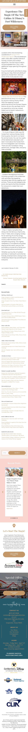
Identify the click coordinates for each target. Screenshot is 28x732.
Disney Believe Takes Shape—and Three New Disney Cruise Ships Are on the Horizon (14, 482)
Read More (10, 509)
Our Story (14, 630)
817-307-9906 (21, 1)
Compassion (14, 634)
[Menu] (14, 4)
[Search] (25, 286)
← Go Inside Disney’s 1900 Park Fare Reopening (11, 275)
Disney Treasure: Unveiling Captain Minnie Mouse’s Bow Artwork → (14, 279)
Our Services (14, 632)
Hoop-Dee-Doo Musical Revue (12, 97)
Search (3, 284)
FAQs (14, 636)
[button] (17, 453)
